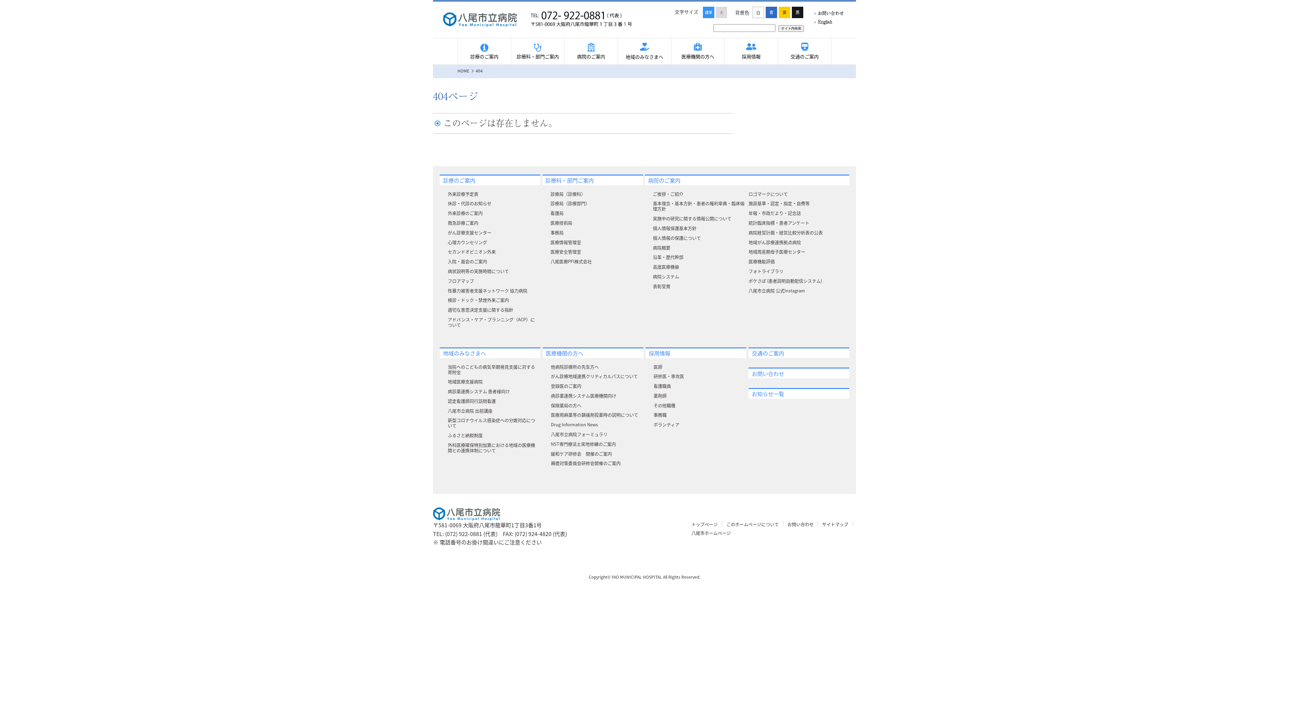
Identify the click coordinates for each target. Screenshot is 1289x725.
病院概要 (661, 247)
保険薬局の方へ (566, 405)
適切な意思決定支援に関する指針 (480, 309)
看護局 (557, 213)
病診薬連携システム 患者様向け (479, 391)
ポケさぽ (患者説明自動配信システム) (785, 281)
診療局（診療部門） (570, 203)
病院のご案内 (591, 56)
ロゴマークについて (768, 194)
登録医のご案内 (566, 386)
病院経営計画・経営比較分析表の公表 (786, 232)
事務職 (660, 415)
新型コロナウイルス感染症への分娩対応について (491, 423)
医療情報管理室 (566, 242)
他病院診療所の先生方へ (575, 367)
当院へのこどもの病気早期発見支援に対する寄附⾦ (491, 369)
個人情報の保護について (677, 238)
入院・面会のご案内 (467, 261)
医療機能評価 (762, 261)
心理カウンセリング (467, 242)
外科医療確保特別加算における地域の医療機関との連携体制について (491, 447)
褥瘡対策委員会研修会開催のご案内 (586, 463)
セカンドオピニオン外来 (472, 251)
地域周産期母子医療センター (777, 251)
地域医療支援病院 (465, 381)
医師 (658, 367)
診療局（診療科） (568, 194)
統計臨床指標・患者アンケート (779, 223)
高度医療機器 (666, 266)
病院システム (666, 276)
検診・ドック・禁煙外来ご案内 (478, 300)
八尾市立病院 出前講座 (470, 410)
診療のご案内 (484, 56)
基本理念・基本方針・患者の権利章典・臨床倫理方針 (699, 206)
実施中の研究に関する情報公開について (692, 218)
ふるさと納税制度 (465, 435)
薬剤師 (660, 395)
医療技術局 (561, 223)
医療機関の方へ (697, 56)
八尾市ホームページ (711, 533)
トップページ (704, 524)
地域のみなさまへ (644, 56)
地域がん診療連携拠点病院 (775, 242)
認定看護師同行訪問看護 (472, 401)
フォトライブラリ (766, 271)
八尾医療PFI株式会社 (571, 261)
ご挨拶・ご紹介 (668, 194)
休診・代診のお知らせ (469, 203)
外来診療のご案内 (465, 213)
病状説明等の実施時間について (478, 271)
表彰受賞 (661, 286)
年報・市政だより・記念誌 (775, 213)
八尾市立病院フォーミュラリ (579, 434)
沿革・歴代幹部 (668, 257)
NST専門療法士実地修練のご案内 (583, 444)
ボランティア (666, 424)
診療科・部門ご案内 (538, 56)
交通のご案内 (805, 56)
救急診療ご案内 (463, 223)
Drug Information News (574, 424)
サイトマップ (835, 524)
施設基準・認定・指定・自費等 (779, 203)
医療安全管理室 (566, 251)
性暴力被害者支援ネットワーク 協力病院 (487, 290)
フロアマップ (461, 281)
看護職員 (662, 386)
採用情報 (751, 56)
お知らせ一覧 (768, 394)
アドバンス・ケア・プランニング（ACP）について (491, 322)
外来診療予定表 (463, 194)
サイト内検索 (791, 28)
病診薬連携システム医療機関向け (583, 395)
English (825, 21)
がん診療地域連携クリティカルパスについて (594, 376)
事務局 (557, 232)
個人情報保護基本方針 (675, 228)
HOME (463, 71)
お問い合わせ (831, 13)
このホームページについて (752, 524)
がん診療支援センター (469, 232)
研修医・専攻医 (669, 376)
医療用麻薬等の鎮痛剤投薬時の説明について (594, 415)
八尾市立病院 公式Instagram (777, 290)
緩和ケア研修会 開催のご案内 (581, 453)
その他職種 (664, 405)
